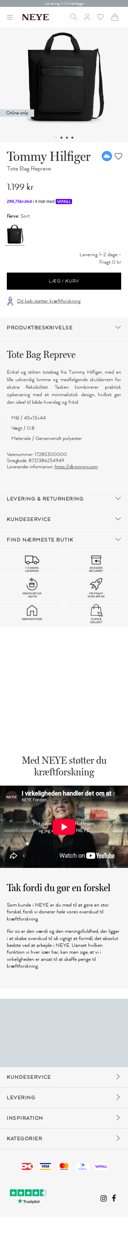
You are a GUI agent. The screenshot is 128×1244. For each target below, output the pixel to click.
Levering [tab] (21, 1098)
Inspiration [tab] (25, 1118)
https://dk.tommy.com (76, 467)
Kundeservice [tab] (29, 519)
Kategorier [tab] (24, 1139)
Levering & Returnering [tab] (45, 499)
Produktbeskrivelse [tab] (40, 328)
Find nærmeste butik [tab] (40, 540)
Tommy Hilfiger (48, 156)
